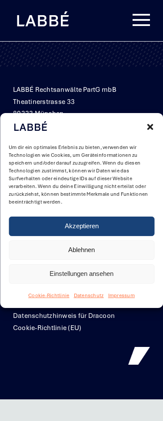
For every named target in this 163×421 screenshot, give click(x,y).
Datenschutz (89, 295)
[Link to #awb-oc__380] (141, 20)
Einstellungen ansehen (81, 274)
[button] (150, 127)
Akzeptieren (82, 226)
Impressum (121, 295)
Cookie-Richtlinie (49, 295)
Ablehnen (81, 250)
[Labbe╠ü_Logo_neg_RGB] (43, 12)
